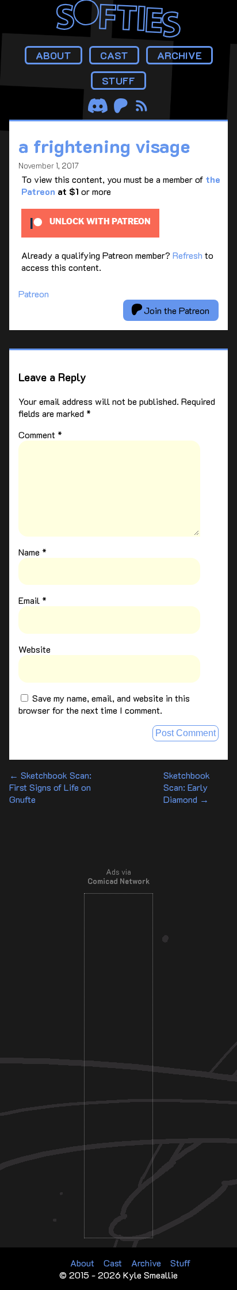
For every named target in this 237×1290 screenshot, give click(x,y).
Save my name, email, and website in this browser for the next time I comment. (104, 704)
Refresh (187, 255)
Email (32, 600)
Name (32, 552)
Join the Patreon (175, 310)
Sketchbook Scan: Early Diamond (186, 787)
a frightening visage (104, 145)
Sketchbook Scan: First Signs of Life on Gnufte (50, 787)
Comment (40, 434)
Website (34, 649)
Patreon (33, 294)
